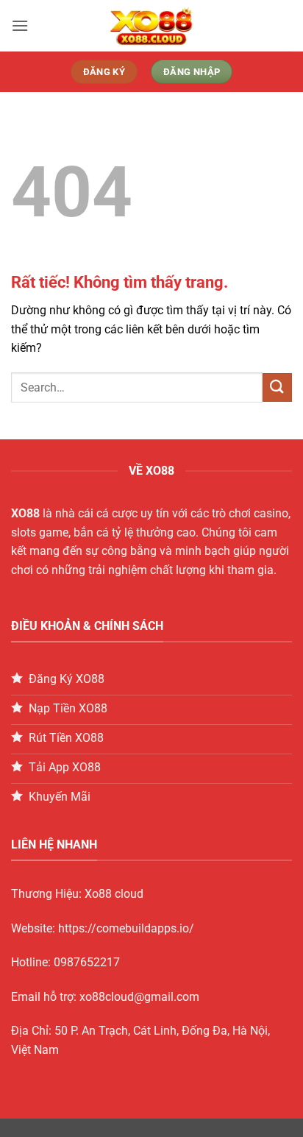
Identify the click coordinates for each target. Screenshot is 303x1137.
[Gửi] (277, 387)
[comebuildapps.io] (151, 26)
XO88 (25, 513)
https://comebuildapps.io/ (126, 928)
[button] (20, 25)
